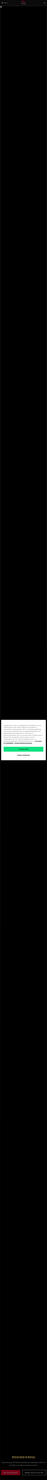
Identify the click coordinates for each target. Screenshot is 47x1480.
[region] (23, 740)
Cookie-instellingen (23, 755)
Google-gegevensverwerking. (23, 743)
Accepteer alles (23, 749)
